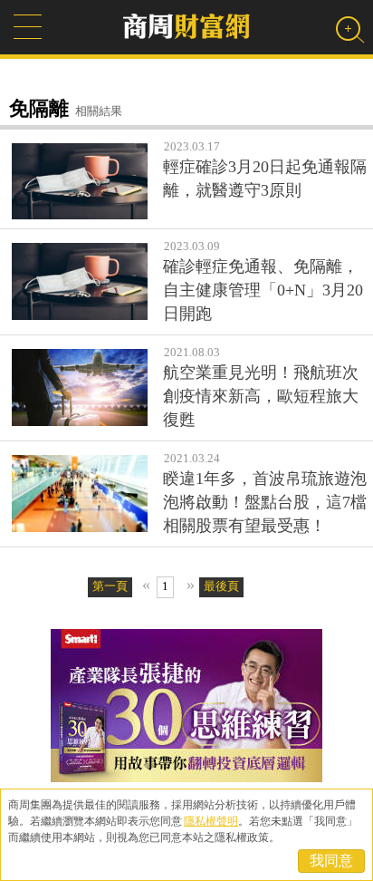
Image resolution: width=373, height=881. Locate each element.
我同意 (331, 860)
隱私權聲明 (211, 821)
